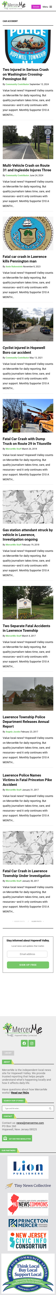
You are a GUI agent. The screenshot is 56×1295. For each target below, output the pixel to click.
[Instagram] (31, 1043)
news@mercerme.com (30, 1123)
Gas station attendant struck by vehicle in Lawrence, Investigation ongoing (28, 534)
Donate (36, 7)
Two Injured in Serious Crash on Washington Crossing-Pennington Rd (26, 74)
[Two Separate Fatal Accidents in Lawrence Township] (28, 603)
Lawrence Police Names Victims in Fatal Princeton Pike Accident (27, 780)
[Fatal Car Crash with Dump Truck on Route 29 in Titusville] (28, 416)
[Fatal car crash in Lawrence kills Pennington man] (28, 233)
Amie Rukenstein (14, 266)
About (7, 1062)
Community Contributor (17, 84)
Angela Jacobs (13, 731)
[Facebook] (24, 1043)
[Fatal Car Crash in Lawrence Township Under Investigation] (28, 848)
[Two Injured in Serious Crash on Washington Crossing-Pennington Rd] (28, 46)
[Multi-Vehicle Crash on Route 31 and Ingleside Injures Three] (28, 142)
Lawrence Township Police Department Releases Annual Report (26, 721)
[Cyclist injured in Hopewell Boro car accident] (28, 324)
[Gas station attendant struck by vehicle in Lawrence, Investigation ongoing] (28, 507)
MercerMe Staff (13, 449)
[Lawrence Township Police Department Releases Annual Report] (28, 694)
